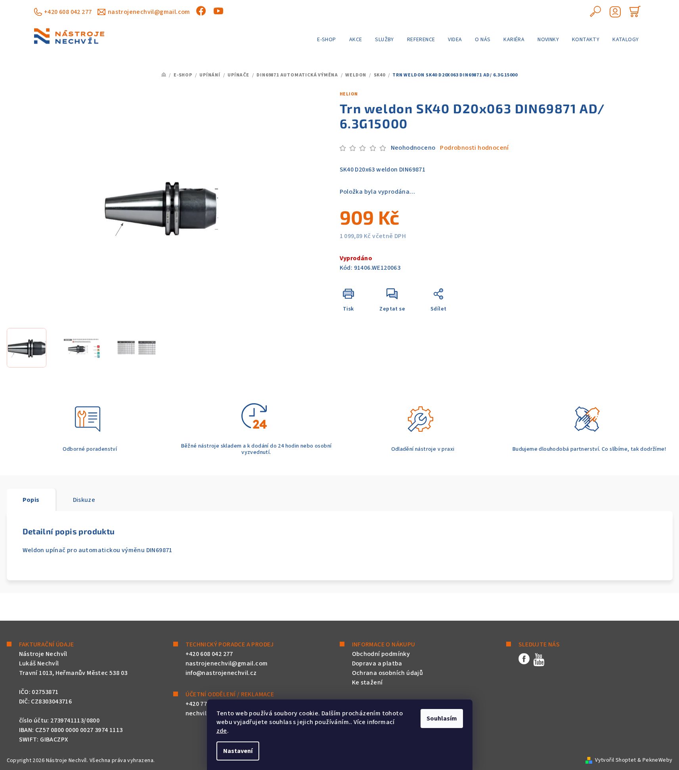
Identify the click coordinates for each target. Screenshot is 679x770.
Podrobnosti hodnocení (474, 147)
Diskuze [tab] (84, 500)
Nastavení (237, 751)
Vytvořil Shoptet (615, 760)
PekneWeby (658, 760)
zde (221, 730)
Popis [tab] (31, 500)
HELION (349, 94)
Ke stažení (367, 682)
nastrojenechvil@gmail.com (149, 12)
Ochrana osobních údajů (387, 673)
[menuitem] (326, 39)
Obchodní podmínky (381, 654)
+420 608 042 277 (68, 12)
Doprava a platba (377, 663)
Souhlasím (442, 718)
